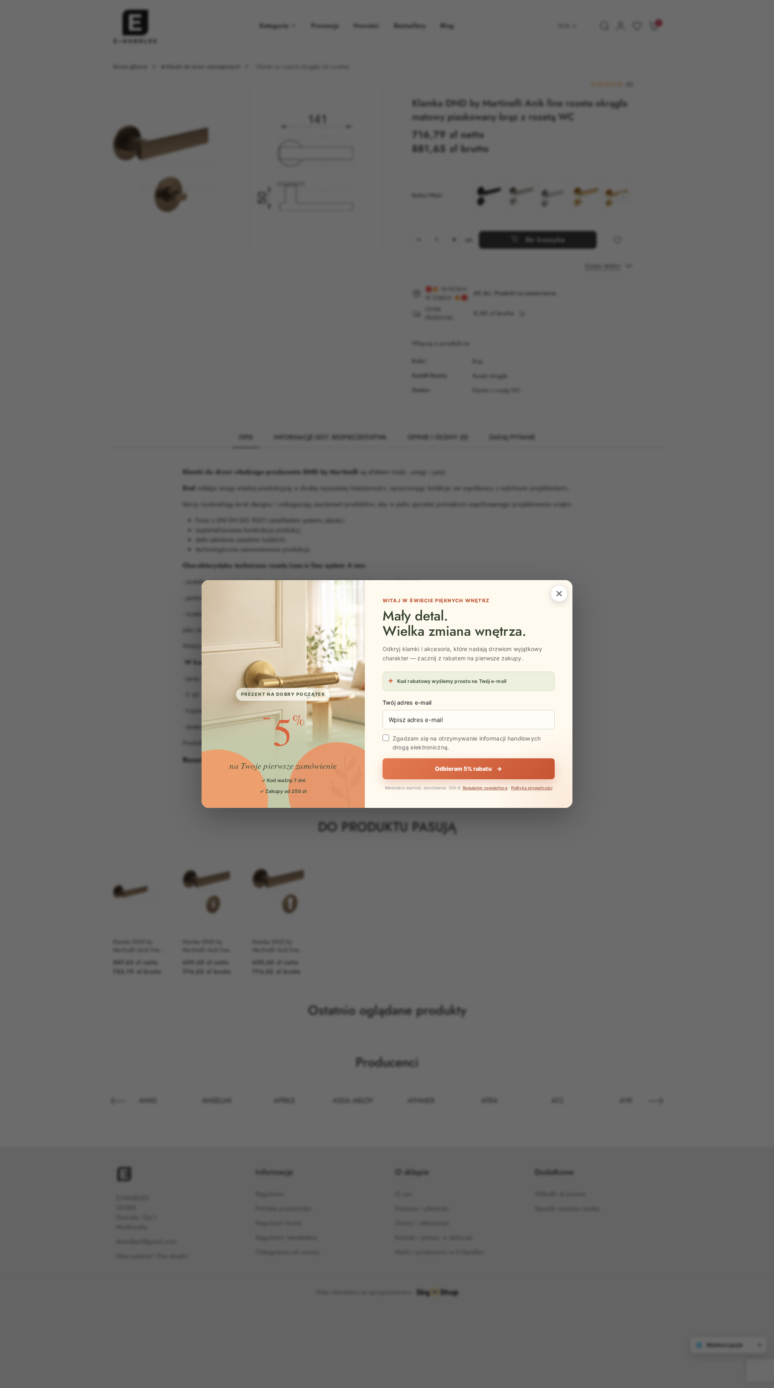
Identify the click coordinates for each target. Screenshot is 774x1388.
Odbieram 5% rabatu (468, 768)
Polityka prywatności (531, 787)
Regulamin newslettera (485, 787)
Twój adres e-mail (407, 702)
